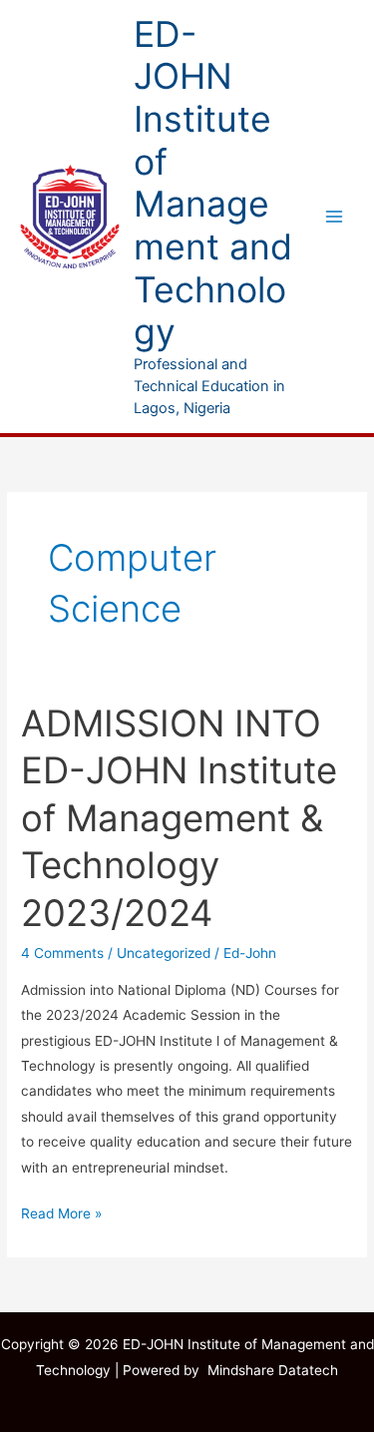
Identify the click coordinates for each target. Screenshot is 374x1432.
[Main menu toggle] (334, 217)
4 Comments (62, 953)
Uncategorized (163, 953)
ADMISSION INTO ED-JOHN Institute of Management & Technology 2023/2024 (179, 818)
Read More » (61, 1211)
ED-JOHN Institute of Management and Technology (213, 183)
